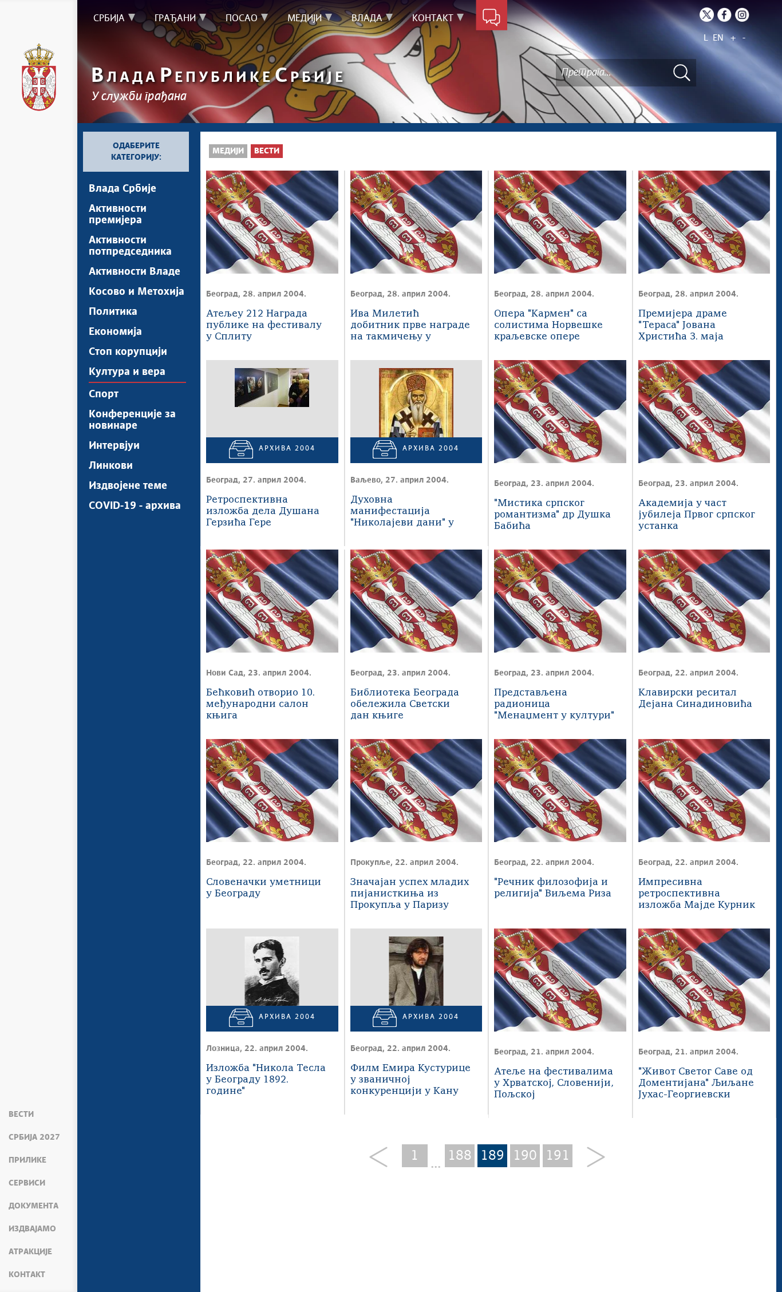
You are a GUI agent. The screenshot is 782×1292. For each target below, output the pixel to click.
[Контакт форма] (491, 18)
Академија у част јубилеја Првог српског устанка (696, 515)
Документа (33, 1206)
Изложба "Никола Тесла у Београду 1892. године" (266, 1080)
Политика (113, 312)
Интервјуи (114, 446)
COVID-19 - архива (135, 506)
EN (718, 38)
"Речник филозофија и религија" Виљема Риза (552, 888)
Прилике (27, 1160)
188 (460, 1156)
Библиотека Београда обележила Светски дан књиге (404, 704)
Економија (115, 332)
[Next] (591, 1158)
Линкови (111, 466)
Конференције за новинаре (132, 420)
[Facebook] (724, 14)
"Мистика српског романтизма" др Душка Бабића (552, 515)
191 (558, 1156)
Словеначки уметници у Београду (263, 888)
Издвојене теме (128, 486)
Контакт (27, 1275)
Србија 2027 (34, 1137)
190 (525, 1156)
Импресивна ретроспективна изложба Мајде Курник (696, 894)
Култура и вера (127, 372)
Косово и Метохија (136, 292)
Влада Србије (122, 189)
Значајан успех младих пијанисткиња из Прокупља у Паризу (409, 894)
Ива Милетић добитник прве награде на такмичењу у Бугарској (410, 326)
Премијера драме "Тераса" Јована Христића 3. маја (682, 325)
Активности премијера (118, 215)
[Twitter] (707, 14)
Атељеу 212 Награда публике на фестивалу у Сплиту (264, 325)
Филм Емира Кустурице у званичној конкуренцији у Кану (410, 1080)
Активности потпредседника (130, 246)
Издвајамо (32, 1229)
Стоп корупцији (128, 352)
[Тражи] (682, 72)
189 (492, 1156)
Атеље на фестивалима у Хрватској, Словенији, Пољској (554, 1083)
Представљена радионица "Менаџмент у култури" (554, 704)
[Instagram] (742, 14)
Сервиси (27, 1183)
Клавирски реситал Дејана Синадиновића (695, 698)
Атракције (30, 1252)
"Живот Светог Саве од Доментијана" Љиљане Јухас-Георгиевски (696, 1083)
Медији (228, 151)
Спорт (104, 394)
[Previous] (382, 1158)
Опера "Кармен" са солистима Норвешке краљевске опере (548, 325)
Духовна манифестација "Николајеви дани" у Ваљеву (402, 512)
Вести (21, 1115)
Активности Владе (134, 272)
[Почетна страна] (39, 77)
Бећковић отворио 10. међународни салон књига (260, 704)
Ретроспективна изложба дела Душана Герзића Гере (262, 511)
